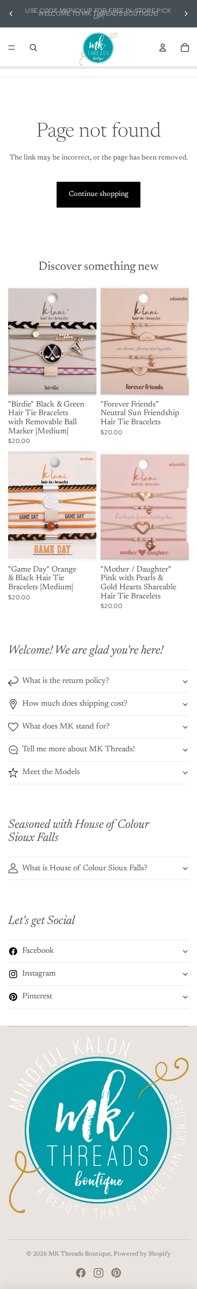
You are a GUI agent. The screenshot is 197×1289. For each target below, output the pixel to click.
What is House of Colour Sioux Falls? (84, 868)
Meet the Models (51, 772)
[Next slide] (186, 14)
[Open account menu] (163, 47)
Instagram (39, 974)
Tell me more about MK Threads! (78, 749)
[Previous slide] (11, 14)
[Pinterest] (116, 1273)
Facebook (38, 951)
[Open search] (33, 47)
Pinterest (37, 996)
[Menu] (11, 47)
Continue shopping (98, 194)
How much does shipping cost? (74, 704)
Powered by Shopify (142, 1254)
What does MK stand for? (66, 726)
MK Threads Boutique (79, 1254)
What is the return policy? (65, 681)
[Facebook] (81, 1273)
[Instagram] (98, 1273)
